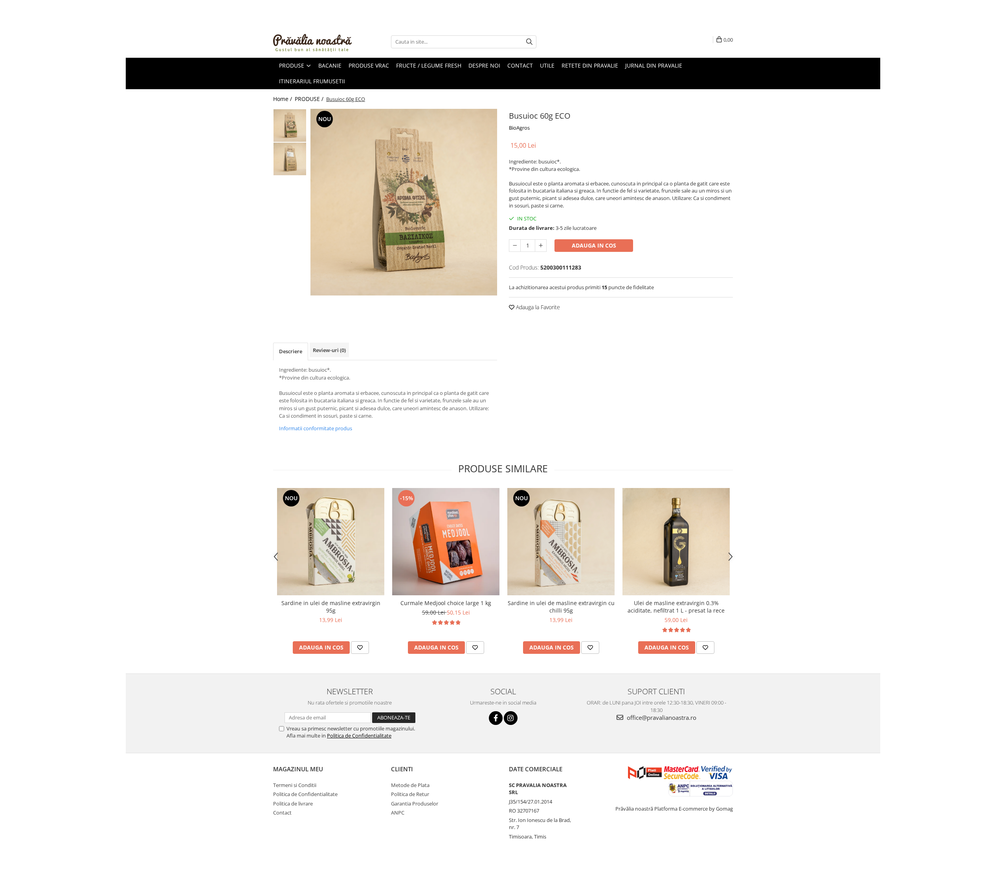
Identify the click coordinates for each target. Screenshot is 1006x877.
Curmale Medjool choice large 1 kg (445, 603)
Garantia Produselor (414, 803)
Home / (283, 99)
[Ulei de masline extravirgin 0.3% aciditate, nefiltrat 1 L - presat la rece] (676, 541)
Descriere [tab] (290, 351)
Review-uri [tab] (329, 350)
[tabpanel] (403, 202)
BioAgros (519, 127)
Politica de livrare (293, 803)
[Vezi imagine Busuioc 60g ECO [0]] (290, 125)
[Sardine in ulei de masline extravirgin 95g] (330, 541)
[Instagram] (511, 718)
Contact (282, 812)
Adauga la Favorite (537, 307)
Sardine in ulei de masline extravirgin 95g (330, 606)
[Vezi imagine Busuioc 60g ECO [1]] (290, 159)
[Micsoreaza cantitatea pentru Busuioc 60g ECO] (515, 245)
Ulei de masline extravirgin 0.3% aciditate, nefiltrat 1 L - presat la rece (676, 606)
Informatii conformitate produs (315, 428)
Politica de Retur (410, 794)
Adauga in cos (594, 245)
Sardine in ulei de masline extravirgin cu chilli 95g (561, 606)
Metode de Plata (410, 785)
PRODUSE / (310, 99)
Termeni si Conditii (294, 785)
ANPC (397, 812)
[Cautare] (529, 41)
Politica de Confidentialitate (359, 735)
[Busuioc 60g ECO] (403, 202)
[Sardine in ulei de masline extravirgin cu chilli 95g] (561, 541)
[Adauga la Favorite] (360, 647)
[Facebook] (496, 718)
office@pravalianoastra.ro (660, 717)
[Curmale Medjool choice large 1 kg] (445, 541)
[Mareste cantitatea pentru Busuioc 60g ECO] (541, 245)
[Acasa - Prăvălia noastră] (312, 41)
